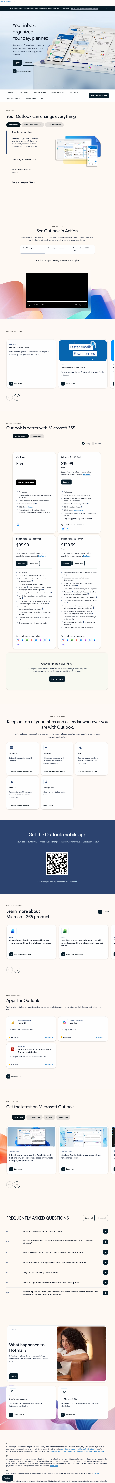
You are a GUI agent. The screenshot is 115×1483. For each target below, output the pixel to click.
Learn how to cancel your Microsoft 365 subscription (79, 1449)
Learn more (54, 1466)
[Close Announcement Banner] (106, 8)
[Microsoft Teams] (18, 644)
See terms (87, 474)
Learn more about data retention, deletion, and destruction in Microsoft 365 (77, 1451)
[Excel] (27, 640)
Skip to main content (8, 1)
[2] (7, 1456)
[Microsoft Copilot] (18, 640)
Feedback (7, 1478)
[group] (31, 364)
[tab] (13, 124)
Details (96, 1473)
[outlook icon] (18, 525)
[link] (10, 93)
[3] (7, 1470)
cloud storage (28, 507)
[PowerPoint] (31, 640)
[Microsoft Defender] (49, 640)
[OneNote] (40, 640)
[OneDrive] (67, 529)
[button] (16, 384)
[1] (7, 1443)
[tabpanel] (57, 166)
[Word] (22, 640)
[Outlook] (63, 529)
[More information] (35, 503)
